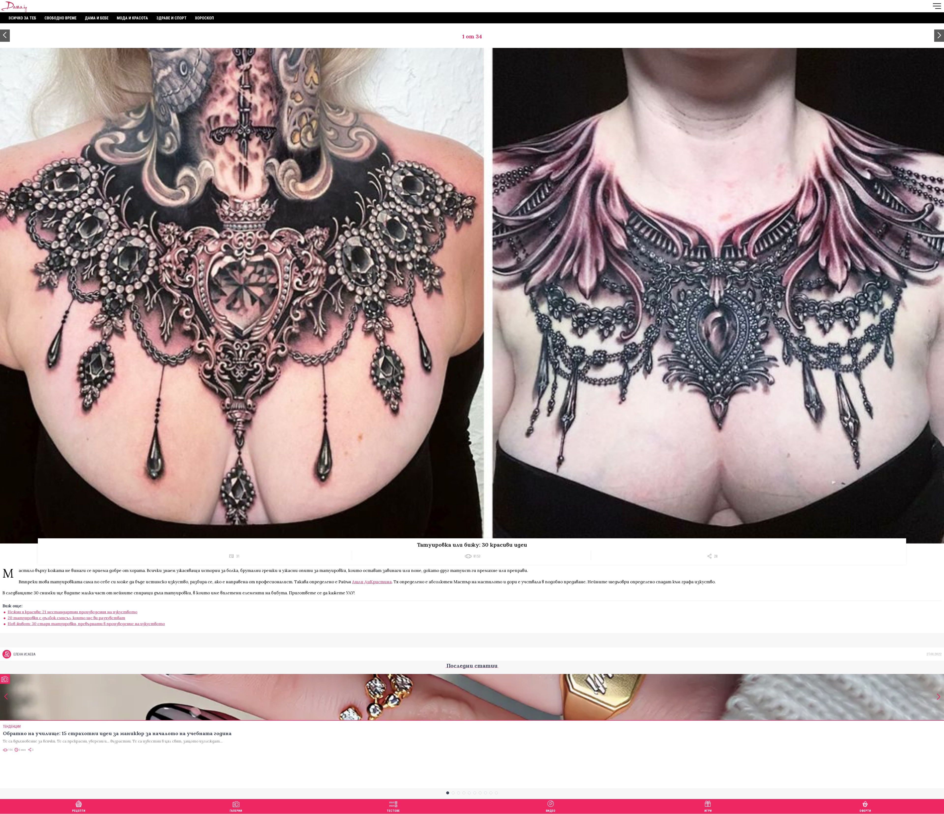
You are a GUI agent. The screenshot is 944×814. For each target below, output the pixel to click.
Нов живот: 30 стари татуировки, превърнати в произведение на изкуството (86, 623)
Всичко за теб (22, 18)
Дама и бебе (96, 18)
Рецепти (78, 811)
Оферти (865, 811)
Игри (708, 811)
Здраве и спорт (171, 18)
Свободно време (60, 18)
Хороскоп (204, 18)
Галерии (236, 811)
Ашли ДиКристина (372, 582)
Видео (550, 811)
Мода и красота (132, 18)
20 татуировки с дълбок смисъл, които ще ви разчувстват (66, 617)
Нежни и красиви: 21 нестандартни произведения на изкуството (72, 611)
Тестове (393, 811)
